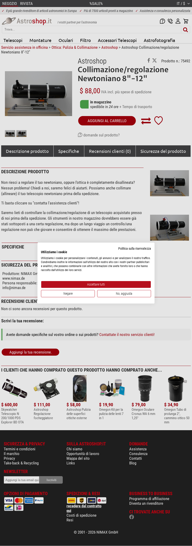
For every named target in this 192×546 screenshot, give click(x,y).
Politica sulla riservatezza (134, 248)
